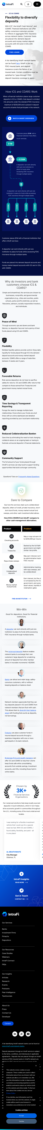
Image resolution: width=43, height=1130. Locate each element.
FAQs (4, 964)
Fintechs (8, 733)
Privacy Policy (10, 1093)
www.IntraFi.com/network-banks (13, 1046)
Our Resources (8, 950)
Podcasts (6, 989)
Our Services (7, 923)
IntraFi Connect (8, 961)
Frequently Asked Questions (28, 477)
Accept (21, 1115)
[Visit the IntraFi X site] (21, 1033)
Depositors (6, 940)
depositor (9, 629)
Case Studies (7, 953)
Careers (8, 1023)
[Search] (21, 4)
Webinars (6, 957)
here (18, 63)
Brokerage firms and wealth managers (19, 758)
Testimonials (7, 996)
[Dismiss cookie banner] (36, 1066)
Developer (6, 1017)
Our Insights (7, 974)
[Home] (8, 4)
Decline (21, 1121)
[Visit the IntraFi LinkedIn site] (14, 1033)
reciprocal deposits (15, 652)
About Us (6, 1006)
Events (5, 985)
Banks (7, 679)
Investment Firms (9, 933)
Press (4, 1009)
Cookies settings (21, 1110)
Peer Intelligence (8, 992)
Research (5, 981)
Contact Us (6, 1013)
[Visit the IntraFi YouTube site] (28, 1033)
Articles (5, 978)
